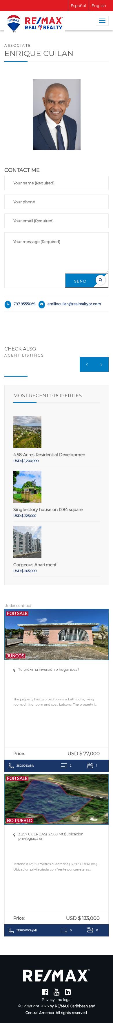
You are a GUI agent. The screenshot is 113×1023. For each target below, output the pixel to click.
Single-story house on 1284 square (48, 509)
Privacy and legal (56, 999)
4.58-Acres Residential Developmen (49, 454)
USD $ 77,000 (84, 753)
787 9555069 (24, 304)
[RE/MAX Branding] (56, 975)
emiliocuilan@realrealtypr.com (74, 304)
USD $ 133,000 (83, 918)
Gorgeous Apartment (35, 564)
